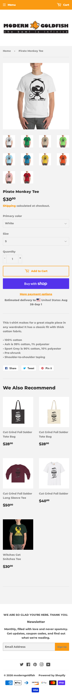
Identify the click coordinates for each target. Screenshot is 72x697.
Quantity (9, 251)
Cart (65, 5)
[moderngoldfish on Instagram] (42, 665)
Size (6, 233)
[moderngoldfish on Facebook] (28, 665)
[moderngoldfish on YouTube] (48, 665)
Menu (12, 5)
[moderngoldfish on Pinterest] (35, 665)
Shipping (9, 206)
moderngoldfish (24, 675)
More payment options (36, 294)
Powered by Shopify (52, 675)
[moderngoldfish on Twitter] (22, 665)
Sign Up (62, 646)
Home (7, 50)
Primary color (12, 216)
